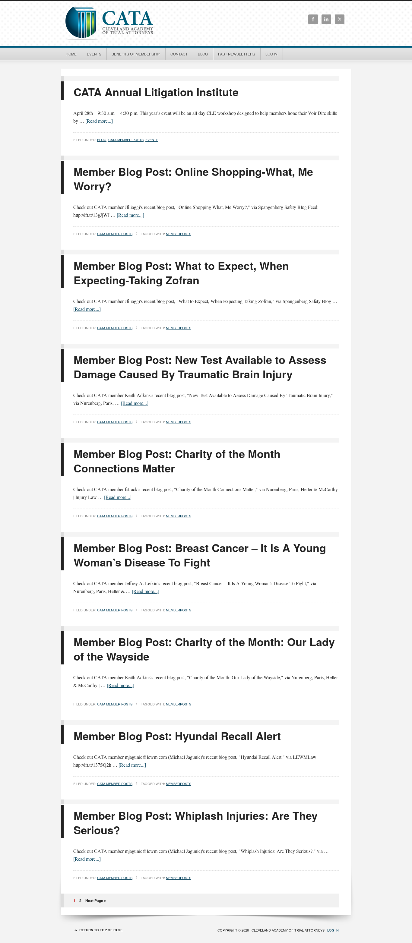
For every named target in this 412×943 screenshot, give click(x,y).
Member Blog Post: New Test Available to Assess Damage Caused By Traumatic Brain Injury (200, 367)
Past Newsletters (236, 53)
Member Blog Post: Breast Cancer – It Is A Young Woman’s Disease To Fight (200, 555)
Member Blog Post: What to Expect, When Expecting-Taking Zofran (181, 272)
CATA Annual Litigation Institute (156, 91)
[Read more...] (99, 121)
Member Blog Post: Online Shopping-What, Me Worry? (193, 178)
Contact (179, 53)
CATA (121, 22)
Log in (271, 53)
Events (94, 53)
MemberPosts (178, 233)
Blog (203, 53)
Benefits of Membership (136, 53)
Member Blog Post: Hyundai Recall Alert (177, 735)
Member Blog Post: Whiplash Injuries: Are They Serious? (196, 822)
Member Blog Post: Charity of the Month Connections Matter (177, 461)
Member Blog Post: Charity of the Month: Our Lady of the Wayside (204, 649)
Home (71, 53)
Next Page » (95, 900)
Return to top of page (100, 930)
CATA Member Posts (126, 139)
